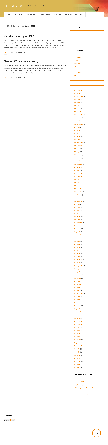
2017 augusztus (78, 269)
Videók (76, 76)
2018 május (77, 244)
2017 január (77, 281)
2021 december (78, 164)
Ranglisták (68, 14)
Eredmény (77, 63)
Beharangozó (77, 57)
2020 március (77, 213)
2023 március (77, 133)
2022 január (77, 161)
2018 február (77, 253)
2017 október (77, 263)
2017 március (77, 275)
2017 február (77, 278)
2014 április (77, 355)
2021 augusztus (78, 176)
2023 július (77, 127)
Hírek (8, 14)
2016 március (77, 303)
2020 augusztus (78, 201)
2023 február (77, 136)
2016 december (78, 284)
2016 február (77, 306)
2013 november (78, 364)
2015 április (77, 333)
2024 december (78, 112)
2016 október (77, 290)
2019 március (77, 226)
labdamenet (7, 420)
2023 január (77, 139)
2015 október (77, 318)
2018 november (78, 235)
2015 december (78, 312)
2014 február (77, 361)
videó (13, 420)
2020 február (77, 216)
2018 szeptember (78, 238)
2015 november (78, 315)
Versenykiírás (78, 73)
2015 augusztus (78, 324)
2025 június (77, 99)
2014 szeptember (78, 346)
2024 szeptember (78, 115)
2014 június (77, 349)
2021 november (78, 167)
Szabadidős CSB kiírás (80, 382)
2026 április (77, 93)
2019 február (77, 229)
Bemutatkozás (18, 14)
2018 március (77, 250)
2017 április (77, 272)
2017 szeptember (78, 266)
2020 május (77, 210)
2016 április (77, 299)
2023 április (77, 130)
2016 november (78, 287)
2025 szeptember (78, 96)
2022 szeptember (78, 142)
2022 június (77, 149)
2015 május (77, 330)
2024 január (77, 121)
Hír (75, 67)
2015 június (77, 327)
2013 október (77, 367)
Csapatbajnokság (44, 14)
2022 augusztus (78, 145)
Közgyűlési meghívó (79, 385)
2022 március (77, 155)
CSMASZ (14, 6)
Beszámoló (77, 60)
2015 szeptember (78, 321)
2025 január (77, 109)
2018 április (77, 247)
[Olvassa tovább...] (5, 52)
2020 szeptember (78, 198)
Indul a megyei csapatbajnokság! (83, 388)
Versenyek (57, 14)
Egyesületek (31, 14)
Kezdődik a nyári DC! (19, 36)
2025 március (77, 105)
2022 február (77, 158)
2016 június (77, 296)
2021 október (77, 170)
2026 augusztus (78, 90)
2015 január (77, 343)
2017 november (78, 259)
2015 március (77, 336)
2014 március (77, 358)
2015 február (77, 340)
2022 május (77, 152)
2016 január (77, 309)
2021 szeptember (78, 173)
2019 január (77, 232)
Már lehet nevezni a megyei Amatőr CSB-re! (86, 394)
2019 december (78, 222)
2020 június (77, 207)
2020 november (78, 192)
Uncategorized (21, 52)
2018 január (77, 256)
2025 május (77, 102)
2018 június (77, 241)
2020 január (77, 219)
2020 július (77, 204)
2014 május (77, 352)
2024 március (77, 118)
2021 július (77, 179)
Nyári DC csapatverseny (21, 61)
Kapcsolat (79, 14)
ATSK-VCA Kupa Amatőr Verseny (83, 391)
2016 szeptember (78, 293)
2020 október (77, 195)
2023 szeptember (78, 124)
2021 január (77, 186)
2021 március (77, 182)
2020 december (78, 189)
